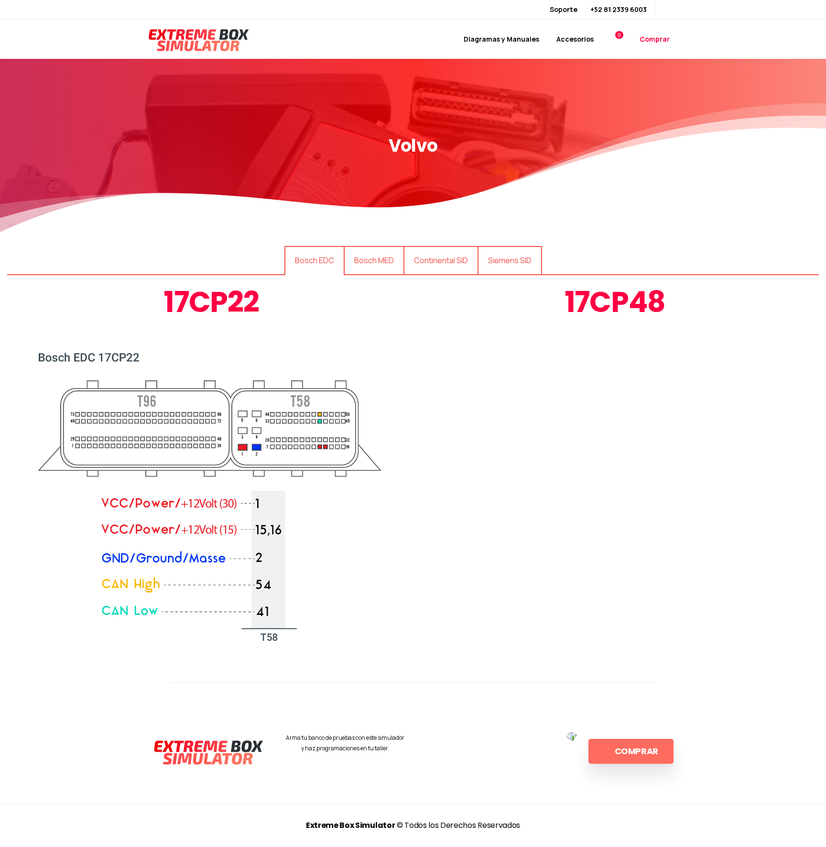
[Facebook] (669, 9)
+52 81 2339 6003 (618, 9)
